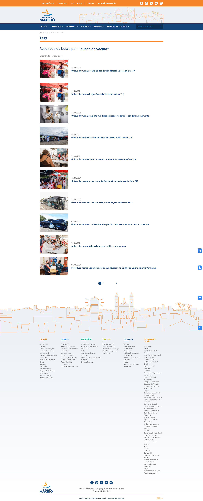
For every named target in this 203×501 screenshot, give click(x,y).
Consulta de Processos (69, 357)
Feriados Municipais (47, 351)
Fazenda (147, 371)
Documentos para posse (69, 366)
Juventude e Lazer (150, 442)
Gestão (146, 348)
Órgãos (146, 444)
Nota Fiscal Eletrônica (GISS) (47, 361)
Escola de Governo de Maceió (151, 456)
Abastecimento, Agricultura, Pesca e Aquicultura (151, 419)
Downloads (128, 355)
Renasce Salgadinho (151, 473)
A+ (200, 297)
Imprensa (127, 366)
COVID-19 (90, 3)
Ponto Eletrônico (67, 362)
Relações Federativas (151, 382)
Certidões (84, 355)
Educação (147, 368)
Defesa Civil (148, 453)
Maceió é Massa (108, 344)
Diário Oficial (76, 3)
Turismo (147, 428)
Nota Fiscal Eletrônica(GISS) (90, 357)
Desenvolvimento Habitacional (150, 378)
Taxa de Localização (88, 353)
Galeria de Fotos (129, 346)
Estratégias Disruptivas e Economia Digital (153, 407)
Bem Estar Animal (150, 435)
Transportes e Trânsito (152, 471)
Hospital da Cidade (46, 378)
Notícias (42, 364)
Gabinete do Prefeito (151, 384)
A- (200, 328)
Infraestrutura (149, 375)
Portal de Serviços (46, 369)
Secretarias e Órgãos (117, 26)
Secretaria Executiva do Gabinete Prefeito (152, 394)
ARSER (146, 448)
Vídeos (126, 362)
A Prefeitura (44, 344)
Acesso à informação (107, 3)
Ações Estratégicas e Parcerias (151, 352)
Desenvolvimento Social (152, 355)
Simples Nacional (87, 362)
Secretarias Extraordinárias (153, 433)
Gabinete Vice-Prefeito (152, 386)
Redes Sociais (44, 373)
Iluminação (148, 466)
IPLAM (146, 469)
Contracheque (66, 353)
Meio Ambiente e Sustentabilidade (150, 463)
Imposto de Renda (67, 355)
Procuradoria (148, 388)
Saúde (146, 391)
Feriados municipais (68, 346)
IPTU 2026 (43, 357)
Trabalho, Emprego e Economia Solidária (151, 425)
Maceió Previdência (151, 460)
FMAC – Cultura (149, 366)
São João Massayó (109, 346)
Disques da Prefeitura (47, 371)
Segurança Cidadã (150, 404)
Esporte (146, 431)
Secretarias (148, 346)
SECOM (126, 344)
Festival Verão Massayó (111, 349)
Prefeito (42, 346)
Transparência (47, 3)
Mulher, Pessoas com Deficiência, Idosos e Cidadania (151, 413)
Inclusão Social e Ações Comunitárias (152, 438)
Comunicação (149, 357)
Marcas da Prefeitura (131, 364)
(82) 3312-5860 (105, 491)
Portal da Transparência (48, 355)
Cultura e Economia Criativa (151, 363)
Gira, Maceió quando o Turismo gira (111, 352)
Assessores (128, 351)
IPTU (82, 351)
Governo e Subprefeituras (153, 373)
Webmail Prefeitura (68, 360)
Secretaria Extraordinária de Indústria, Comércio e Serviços (153, 399)
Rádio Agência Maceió (131, 353)
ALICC (146, 446)
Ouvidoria (62, 3)
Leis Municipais (45, 375)
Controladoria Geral (151, 360)
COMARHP (147, 451)
